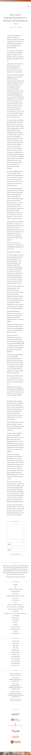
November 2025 (15, 658)
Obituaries (15, 620)
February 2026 (15, 652)
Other (19, 27)
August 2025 (15, 665)
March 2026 (15, 650)
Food (15, 602)
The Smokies (15, 633)
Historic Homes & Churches (15, 606)
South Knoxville (15, 629)
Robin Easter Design (17, 700)
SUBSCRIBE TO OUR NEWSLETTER (15, 577)
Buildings (15, 593)
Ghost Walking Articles (15, 604)
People (15, 624)
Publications (15, 626)
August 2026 (15, 641)
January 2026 (15, 654)
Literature (15, 615)
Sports (15, 631)
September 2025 (15, 663)
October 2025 (15, 661)
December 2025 (15, 656)
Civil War (15, 598)
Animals (15, 584)
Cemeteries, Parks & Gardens (15, 595)
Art (15, 587)
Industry (15, 611)
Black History (15, 591)
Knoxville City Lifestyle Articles (15, 613)
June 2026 (15, 643)
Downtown (15, 600)
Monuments (15, 617)
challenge (9, 37)
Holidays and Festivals (15, 609)
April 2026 (15, 647)
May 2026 (15, 645)
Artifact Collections (16, 589)
